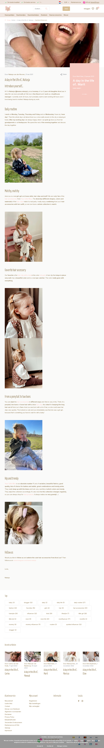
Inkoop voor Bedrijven (12, 709)
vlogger (13, 630)
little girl (83, 613)
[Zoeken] (46, 9)
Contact (7, 706)
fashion (13, 608)
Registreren (33, 701)
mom (28, 619)
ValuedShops (94, 2)
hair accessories (80, 608)
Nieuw (66, 15)
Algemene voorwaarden (13, 711)
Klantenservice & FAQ (12, 725)
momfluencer (64, 619)
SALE (66, 9)
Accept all (40, 746)
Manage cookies (62, 746)
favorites (30, 608)
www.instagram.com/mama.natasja (25, 560)
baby (12, 602)
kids (49, 613)
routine (53, 624)
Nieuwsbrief (9, 701)
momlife (83, 619)
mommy (12, 624)
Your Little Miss (26, 199)
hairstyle (13, 613)
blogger (28, 602)
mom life (45, 619)
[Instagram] (82, 701)
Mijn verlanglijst (34, 706)
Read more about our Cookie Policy (77, 742)
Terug (8, 20)
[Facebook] (79, 701)
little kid (12, 619)
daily (44, 602)
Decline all (50, 746)
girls (47, 608)
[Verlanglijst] (93, 9)
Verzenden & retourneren (13, 722)
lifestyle (65, 613)
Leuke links (8, 703)
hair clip (39, 404)
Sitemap (7, 728)
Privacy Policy (9, 717)
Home (13, 20)
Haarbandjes (21, 15)
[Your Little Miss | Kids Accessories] (12, 9)
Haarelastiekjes (33, 15)
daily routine (80, 602)
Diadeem (44, 15)
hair (61, 608)
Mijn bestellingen (34, 703)
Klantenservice (76, 2)
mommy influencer (33, 624)
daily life (61, 602)
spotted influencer (74, 624)
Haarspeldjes (9, 15)
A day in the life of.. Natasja (25, 20)
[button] (86, 94)
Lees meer (76, 90)
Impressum (8, 730)
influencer (32, 613)
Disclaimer (8, 714)
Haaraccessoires (55, 15)
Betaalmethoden (10, 720)
